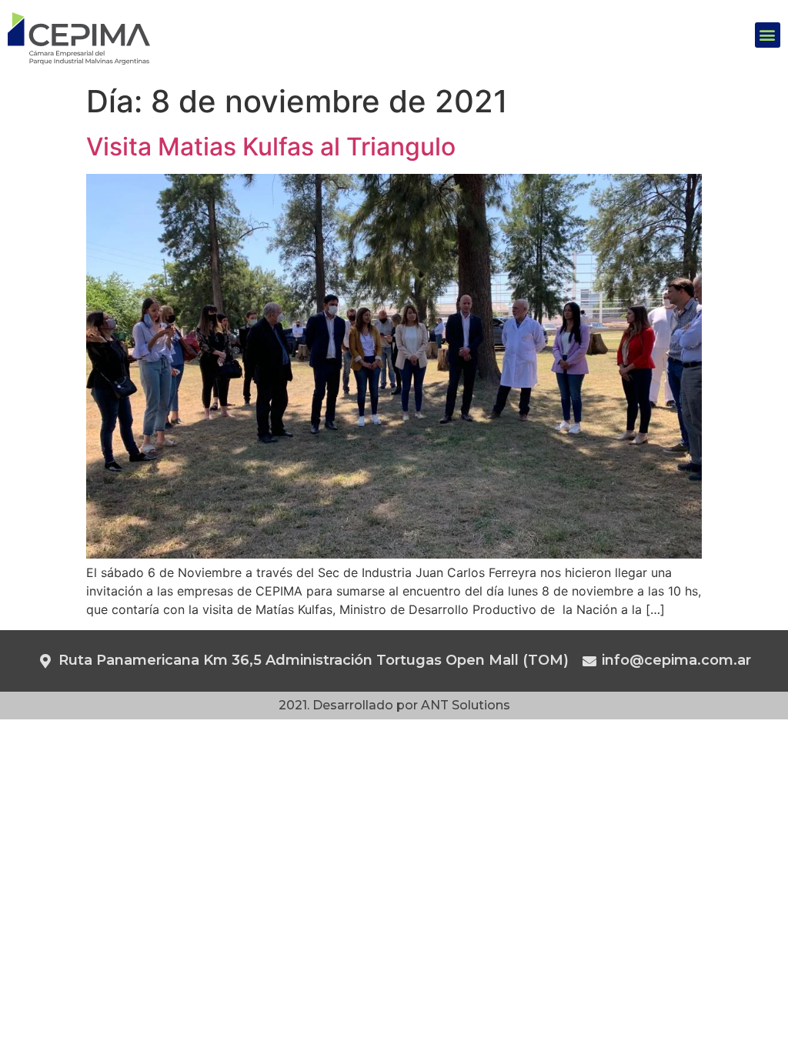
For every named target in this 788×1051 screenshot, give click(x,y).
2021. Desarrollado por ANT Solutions (394, 705)
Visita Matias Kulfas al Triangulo (271, 147)
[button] (767, 35)
